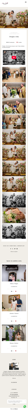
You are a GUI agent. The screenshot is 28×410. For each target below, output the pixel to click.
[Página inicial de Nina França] (5, 3)
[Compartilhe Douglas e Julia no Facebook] (10, 248)
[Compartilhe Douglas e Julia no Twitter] (14, 248)
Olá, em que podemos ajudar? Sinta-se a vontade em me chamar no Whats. (15, 401)
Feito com (14, 408)
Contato (14, 404)
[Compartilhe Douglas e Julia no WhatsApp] (12, 248)
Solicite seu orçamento (14, 251)
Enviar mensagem (14, 394)
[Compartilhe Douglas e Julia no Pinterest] (17, 248)
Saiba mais (14, 378)
